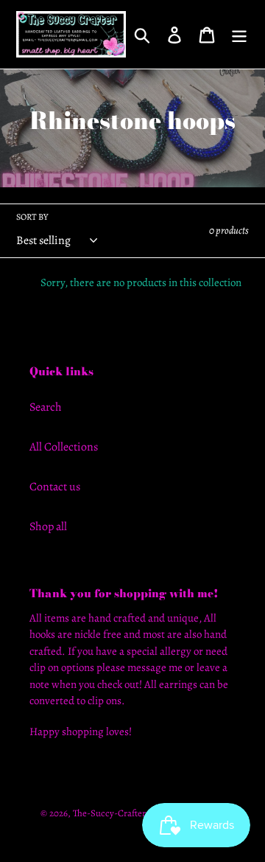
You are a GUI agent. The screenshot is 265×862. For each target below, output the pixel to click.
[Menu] (239, 34)
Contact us (54, 487)
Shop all (48, 526)
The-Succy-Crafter (109, 813)
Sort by (32, 217)
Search (45, 407)
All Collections (63, 447)
